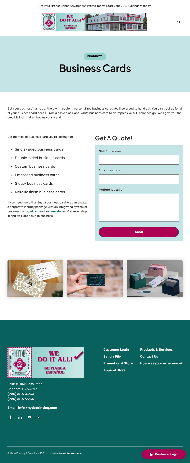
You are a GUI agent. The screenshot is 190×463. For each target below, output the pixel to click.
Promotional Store (118, 363)
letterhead (37, 211)
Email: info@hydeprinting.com (32, 408)
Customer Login (166, 454)
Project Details (110, 189)
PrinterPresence (71, 453)
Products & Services (156, 350)
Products (95, 56)
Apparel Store (114, 370)
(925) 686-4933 (20, 394)
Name (104, 151)
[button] (10, 22)
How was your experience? (161, 363)
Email (103, 170)
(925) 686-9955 (20, 399)
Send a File (112, 356)
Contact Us (149, 356)
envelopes (58, 211)
